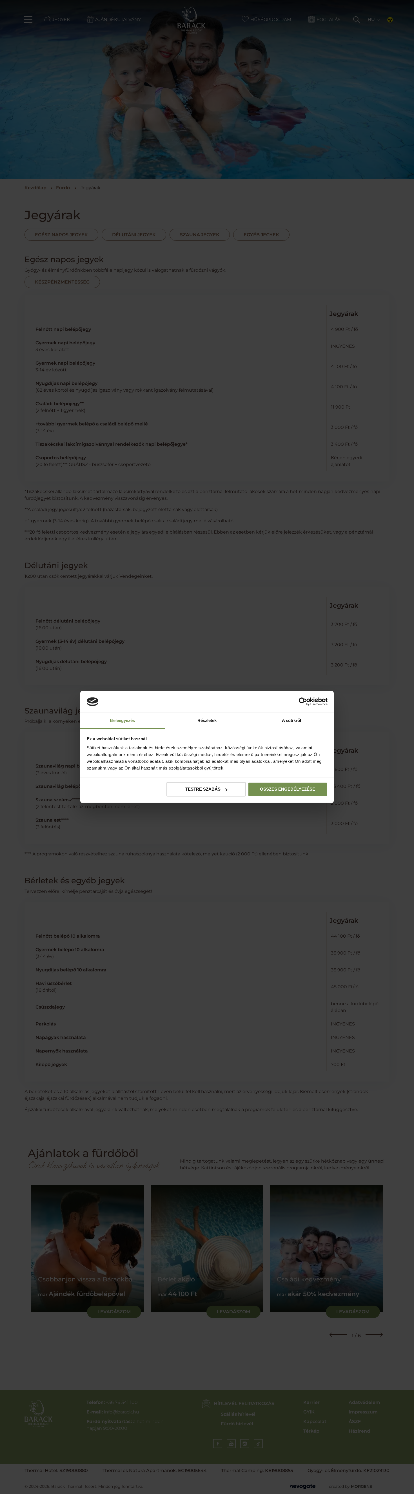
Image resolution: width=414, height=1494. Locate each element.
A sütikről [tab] (291, 720)
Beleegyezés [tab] (122, 720)
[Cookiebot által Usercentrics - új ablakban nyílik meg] (303, 701)
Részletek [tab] (207, 720)
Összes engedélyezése (287, 789)
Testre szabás (203, 789)
